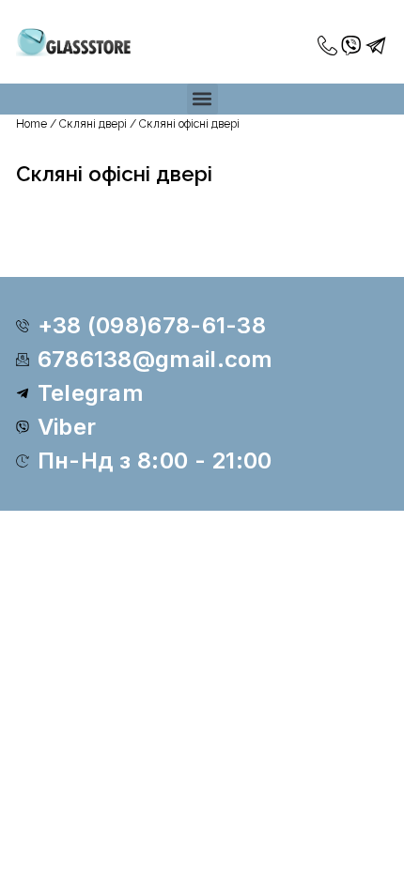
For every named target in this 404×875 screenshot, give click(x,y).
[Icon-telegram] (376, 45)
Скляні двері (93, 123)
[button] (202, 99)
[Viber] (352, 45)
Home (31, 123)
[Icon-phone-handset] (328, 45)
